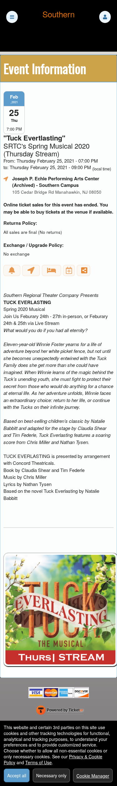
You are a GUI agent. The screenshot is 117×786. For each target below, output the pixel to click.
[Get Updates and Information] (12, 270)
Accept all (16, 775)
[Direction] (31, 270)
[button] (105, 17)
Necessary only (51, 775)
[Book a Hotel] (51, 270)
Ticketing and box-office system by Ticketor (59, 711)
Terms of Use (38, 762)
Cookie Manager (92, 776)
